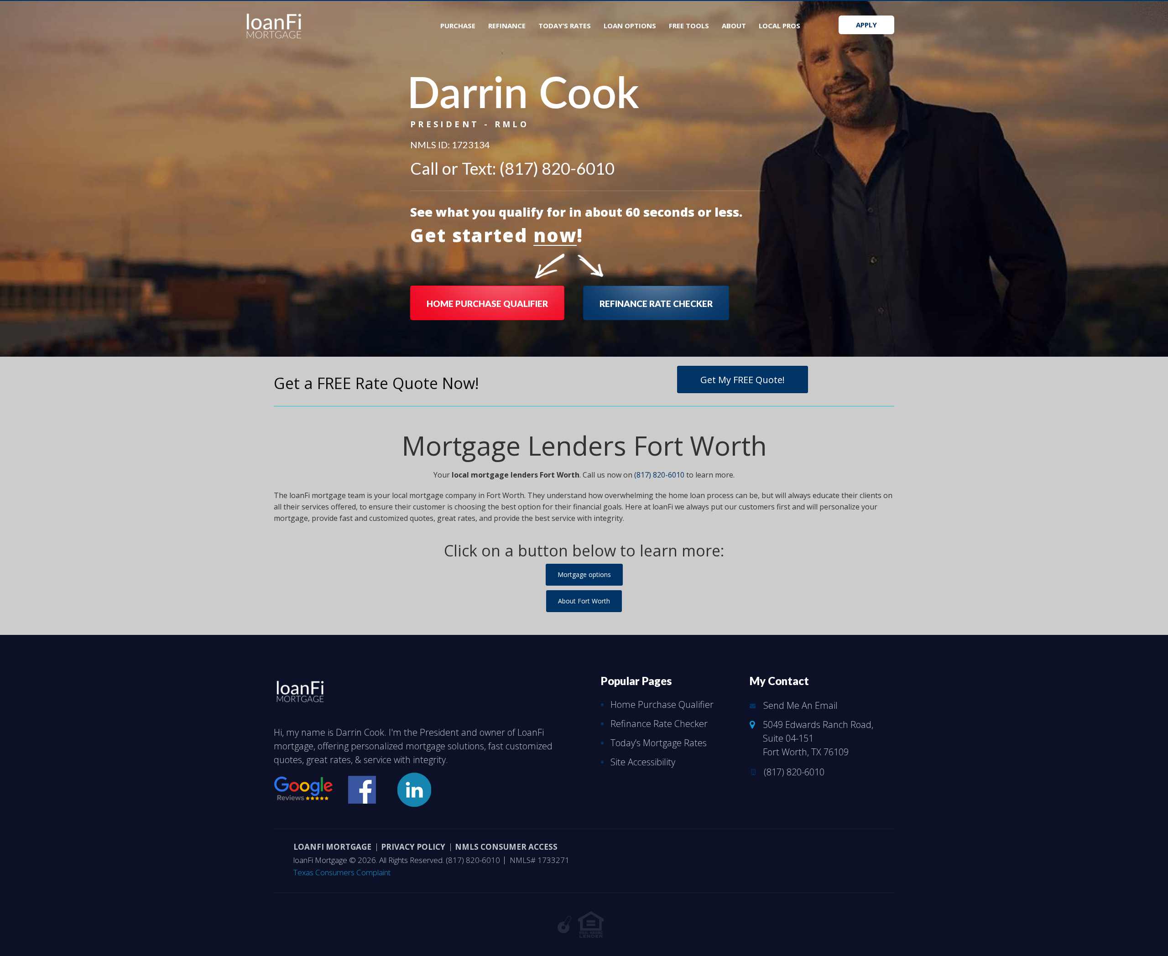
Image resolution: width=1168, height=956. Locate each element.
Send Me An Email (800, 705)
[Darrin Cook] (300, 689)
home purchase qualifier (487, 303)
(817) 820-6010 (557, 168)
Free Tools (689, 25)
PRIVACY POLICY (413, 847)
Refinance (507, 25)
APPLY (866, 24)
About (734, 25)
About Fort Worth (584, 601)
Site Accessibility (642, 762)
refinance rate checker (656, 303)
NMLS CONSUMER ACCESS (506, 847)
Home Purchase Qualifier (662, 704)
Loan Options (630, 25)
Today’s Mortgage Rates (658, 743)
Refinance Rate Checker (659, 723)
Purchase (457, 25)
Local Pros (779, 25)
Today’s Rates (564, 25)
